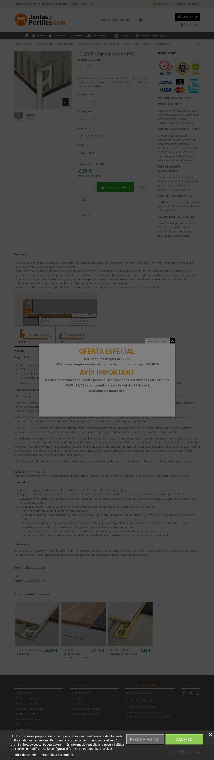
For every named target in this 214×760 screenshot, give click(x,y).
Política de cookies (24, 754)
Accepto (184, 739)
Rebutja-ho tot (145, 739)
